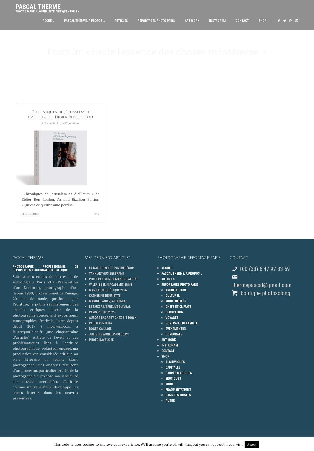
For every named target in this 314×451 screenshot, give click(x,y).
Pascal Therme (47, 7)
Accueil (48, 21)
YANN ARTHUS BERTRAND (106, 273)
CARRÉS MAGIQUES (179, 373)
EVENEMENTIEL (176, 329)
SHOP (262, 21)
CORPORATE (174, 334)
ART (65, 123)
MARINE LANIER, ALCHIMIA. (107, 301)
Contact (242, 21)
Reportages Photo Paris (156, 21)
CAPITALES (173, 367)
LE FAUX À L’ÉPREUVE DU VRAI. (110, 306)
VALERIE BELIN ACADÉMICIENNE (110, 284)
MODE (170, 384)
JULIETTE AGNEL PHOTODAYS (109, 334)
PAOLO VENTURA (100, 323)
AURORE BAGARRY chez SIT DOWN (113, 318)
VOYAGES (172, 318)
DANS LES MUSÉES (178, 395)
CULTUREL (173, 295)
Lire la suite (30, 213)
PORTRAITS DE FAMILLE (182, 323)
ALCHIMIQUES (175, 362)
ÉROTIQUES (173, 378)
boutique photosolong (264, 293)
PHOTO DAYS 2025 (101, 340)
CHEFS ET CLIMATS (178, 306)
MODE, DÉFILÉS (176, 301)
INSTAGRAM (217, 21)
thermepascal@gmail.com (261, 285)
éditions (74, 123)
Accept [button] (251, 444)
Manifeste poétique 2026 (108, 290)
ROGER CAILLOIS (100, 329)
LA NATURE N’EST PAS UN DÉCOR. (112, 268)
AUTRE (170, 400)
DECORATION (174, 312)
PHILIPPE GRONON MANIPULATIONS (113, 279)
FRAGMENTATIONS (178, 389)
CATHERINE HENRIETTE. (105, 295)
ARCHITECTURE (176, 290)
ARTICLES (121, 21)
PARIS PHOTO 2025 (101, 312)
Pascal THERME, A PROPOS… (84, 21)
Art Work (192, 21)
